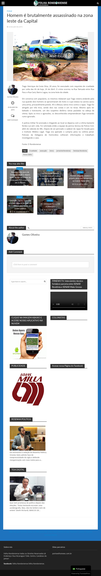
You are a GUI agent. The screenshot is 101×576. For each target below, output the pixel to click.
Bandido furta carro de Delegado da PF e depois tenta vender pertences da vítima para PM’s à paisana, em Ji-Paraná (20, 177)
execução (43, 151)
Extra (52, 151)
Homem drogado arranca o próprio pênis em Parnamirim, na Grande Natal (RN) (81, 178)
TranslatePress (85, 573)
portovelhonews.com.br (62, 553)
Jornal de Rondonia (63, 151)
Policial (9, 11)
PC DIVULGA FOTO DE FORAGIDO (50, 205)
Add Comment (12, 120)
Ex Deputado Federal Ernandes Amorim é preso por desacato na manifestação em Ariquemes (50, 177)
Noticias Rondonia (80, 151)
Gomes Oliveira (12, 97)
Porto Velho (27, 154)
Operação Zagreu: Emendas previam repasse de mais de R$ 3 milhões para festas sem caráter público (20, 205)
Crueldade (33, 151)
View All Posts (87, 228)
